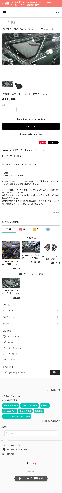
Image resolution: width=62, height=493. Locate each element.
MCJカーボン (9, 323)
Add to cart (31, 126)
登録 (55, 372)
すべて (8, 229)
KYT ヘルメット (9, 317)
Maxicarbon (8, 310)
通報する (55, 212)
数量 (4, 105)
